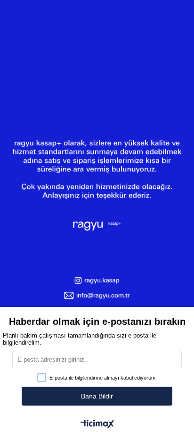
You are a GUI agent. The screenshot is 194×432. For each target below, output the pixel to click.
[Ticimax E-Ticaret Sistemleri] (97, 425)
